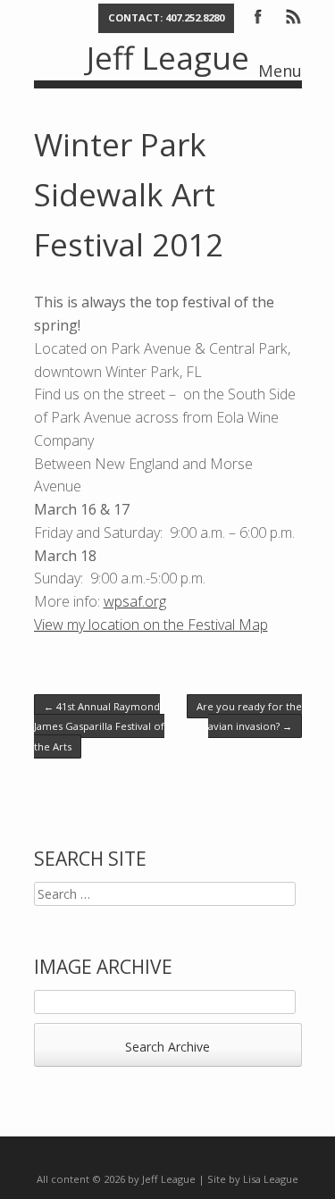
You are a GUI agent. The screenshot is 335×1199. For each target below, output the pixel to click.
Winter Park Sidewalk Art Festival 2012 (128, 194)
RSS (292, 15)
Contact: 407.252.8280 (166, 17)
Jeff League (168, 58)
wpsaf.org (135, 601)
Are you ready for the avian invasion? (249, 716)
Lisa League (270, 1179)
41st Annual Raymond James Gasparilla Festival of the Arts (99, 726)
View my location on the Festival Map (151, 624)
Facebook (258, 15)
